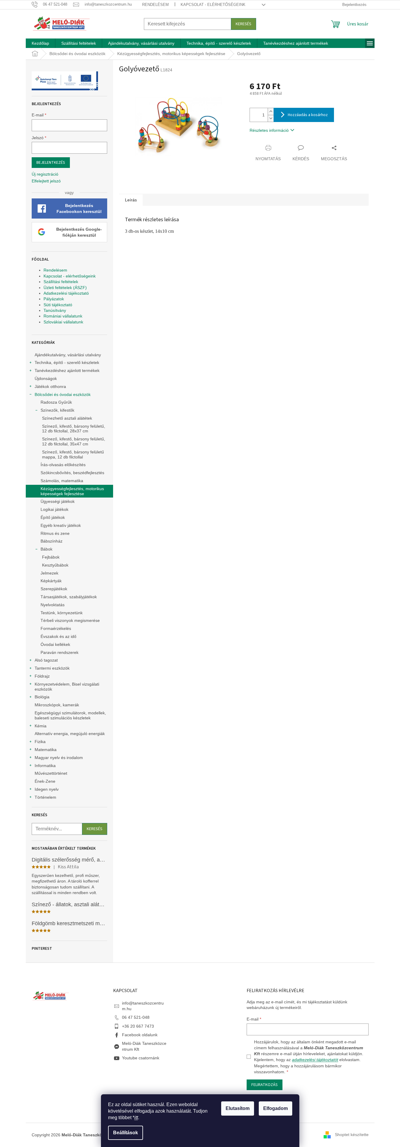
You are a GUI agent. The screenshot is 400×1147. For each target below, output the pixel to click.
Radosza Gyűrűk (56, 402)
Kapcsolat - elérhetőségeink (213, 4)
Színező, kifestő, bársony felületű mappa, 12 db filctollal (73, 454)
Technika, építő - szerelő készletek (67, 362)
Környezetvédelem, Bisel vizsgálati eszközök (67, 687)
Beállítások (125, 1132)
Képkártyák (51, 580)
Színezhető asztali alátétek (67, 418)
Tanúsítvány (55, 310)
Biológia (42, 696)
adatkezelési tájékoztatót (315, 1059)
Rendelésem (155, 4)
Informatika (45, 765)
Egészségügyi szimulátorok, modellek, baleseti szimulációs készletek (70, 715)
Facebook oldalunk (140, 1034)
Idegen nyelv (47, 789)
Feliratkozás (264, 1085)
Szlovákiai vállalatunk (63, 322)
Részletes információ (269, 130)
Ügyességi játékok (58, 501)
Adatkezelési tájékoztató (66, 293)
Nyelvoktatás (53, 604)
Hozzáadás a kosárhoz (308, 115)
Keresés (243, 24)
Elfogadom (275, 1108)
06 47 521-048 (136, 1017)
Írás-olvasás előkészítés (63, 464)
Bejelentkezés (50, 163)
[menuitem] (40, 43)
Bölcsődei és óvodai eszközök (63, 394)
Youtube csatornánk (140, 1057)
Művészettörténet (51, 773)
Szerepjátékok (54, 588)
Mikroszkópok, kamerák (57, 704)
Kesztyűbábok (55, 565)
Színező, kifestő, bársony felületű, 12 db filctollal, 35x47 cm (73, 441)
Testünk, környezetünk (62, 612)
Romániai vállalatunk (63, 316)
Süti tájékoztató (58, 304)
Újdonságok (46, 378)
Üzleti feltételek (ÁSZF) (65, 287)
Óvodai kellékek (55, 644)
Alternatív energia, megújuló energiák (70, 733)
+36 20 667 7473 (138, 1026)
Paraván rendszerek (59, 652)
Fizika (40, 741)
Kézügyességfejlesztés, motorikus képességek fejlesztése (72, 491)
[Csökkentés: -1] (271, 118)
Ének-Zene (45, 781)
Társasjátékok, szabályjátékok (69, 596)
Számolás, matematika (62, 480)
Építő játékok (53, 517)
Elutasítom (238, 1108)
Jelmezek (49, 573)
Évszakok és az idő (58, 636)
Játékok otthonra (50, 386)
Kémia (40, 726)
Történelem (45, 797)
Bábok (46, 549)
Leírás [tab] (131, 200)
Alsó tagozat (46, 660)
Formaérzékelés (56, 628)
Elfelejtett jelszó (46, 181)
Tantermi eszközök (52, 668)
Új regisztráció (45, 174)
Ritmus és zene (55, 533)
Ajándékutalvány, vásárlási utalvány (68, 354)
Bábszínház (51, 541)
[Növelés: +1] (271, 111)
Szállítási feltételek (61, 281)
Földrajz (42, 676)
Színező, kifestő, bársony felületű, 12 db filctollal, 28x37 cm (73, 429)
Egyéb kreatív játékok (61, 525)
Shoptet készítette (352, 1134)
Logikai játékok (54, 509)
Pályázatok (54, 298)
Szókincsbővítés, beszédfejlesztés (72, 472)
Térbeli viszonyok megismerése (70, 620)
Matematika (46, 749)
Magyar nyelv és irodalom (59, 757)
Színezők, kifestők (57, 410)
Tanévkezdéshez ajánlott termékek (67, 370)
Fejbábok (51, 557)
